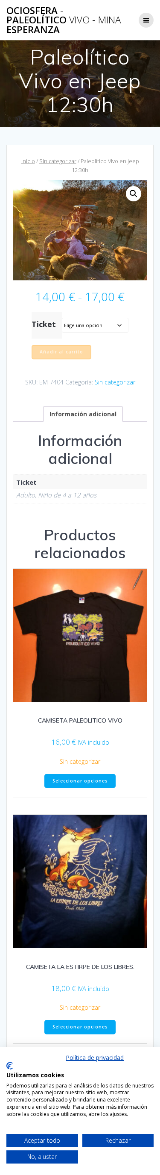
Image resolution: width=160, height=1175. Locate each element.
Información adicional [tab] (82, 414)
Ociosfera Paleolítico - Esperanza (63, 20)
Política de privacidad (95, 1058)
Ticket (44, 324)
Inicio (28, 161)
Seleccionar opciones (80, 781)
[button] (133, 193)
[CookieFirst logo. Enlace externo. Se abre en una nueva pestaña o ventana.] (9, 1066)
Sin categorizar (57, 161)
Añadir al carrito (61, 352)
